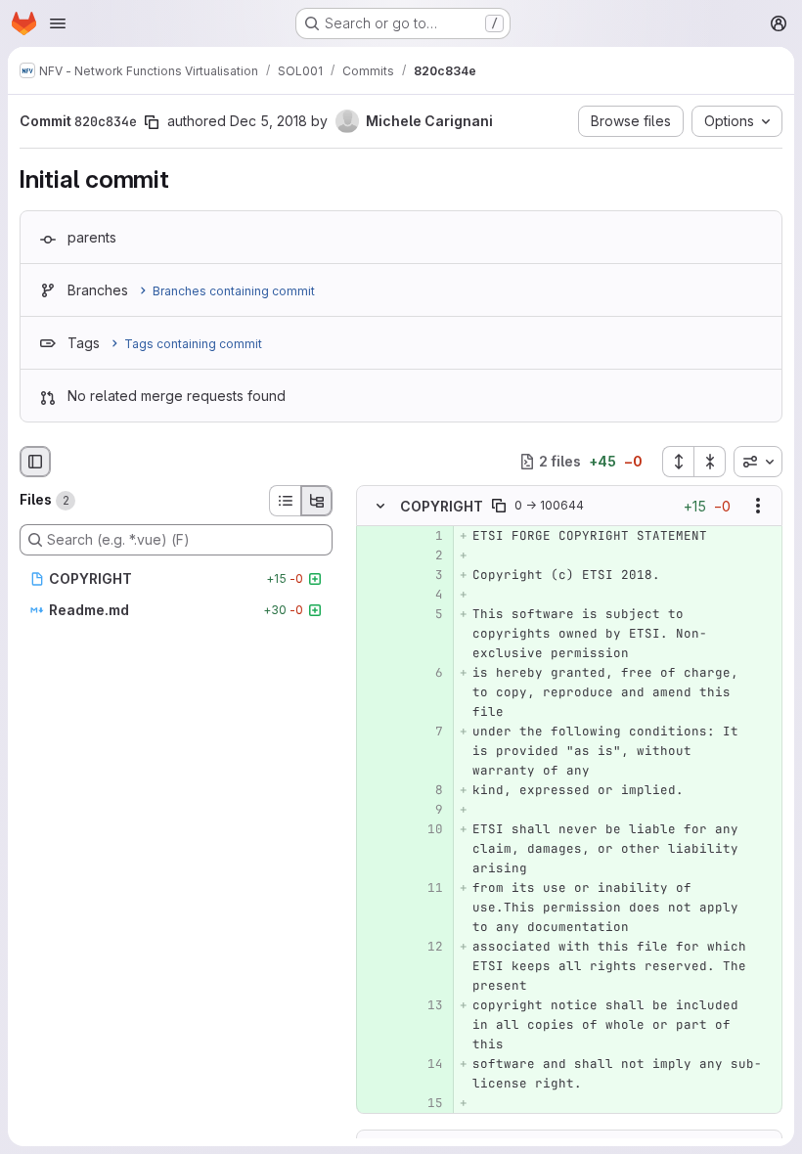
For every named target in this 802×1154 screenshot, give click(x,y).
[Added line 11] (426, 888)
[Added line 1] (426, 536)
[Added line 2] (426, 555)
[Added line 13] (426, 1005)
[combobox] (758, 461)
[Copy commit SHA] (151, 122)
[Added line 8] (426, 790)
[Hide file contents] (380, 505)
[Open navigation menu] (57, 23)
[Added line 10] (426, 829)
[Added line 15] (426, 1103)
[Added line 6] (426, 673)
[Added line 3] (426, 575)
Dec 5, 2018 (268, 120)
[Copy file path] (499, 505)
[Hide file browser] (35, 461)
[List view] (284, 500)
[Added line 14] (426, 1064)
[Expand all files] (677, 461)
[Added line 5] (426, 614)
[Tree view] (317, 500)
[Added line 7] (426, 731)
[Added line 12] (426, 946)
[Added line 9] (426, 810)
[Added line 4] (426, 594)
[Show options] (758, 505)
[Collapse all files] (710, 461)
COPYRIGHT (441, 506)
